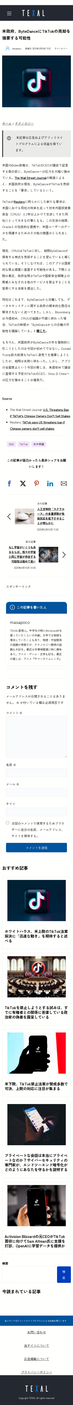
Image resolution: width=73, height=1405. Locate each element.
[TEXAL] (33, 11)
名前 (11, 764)
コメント (14, 712)
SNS (11, 444)
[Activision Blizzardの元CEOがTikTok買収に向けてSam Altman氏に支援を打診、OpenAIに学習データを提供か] (36, 1188)
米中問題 (38, 444)
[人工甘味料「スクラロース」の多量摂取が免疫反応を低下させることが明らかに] (24, 511)
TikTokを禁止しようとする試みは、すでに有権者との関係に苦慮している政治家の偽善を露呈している (36, 1012)
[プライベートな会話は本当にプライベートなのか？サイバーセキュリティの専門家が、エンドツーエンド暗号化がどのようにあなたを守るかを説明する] (36, 1107)
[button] (9, 483)
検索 (5, 1263)
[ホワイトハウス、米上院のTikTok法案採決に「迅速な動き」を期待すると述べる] (36, 883)
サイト (10, 803)
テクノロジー (61, 48)
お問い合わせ (36, 1332)
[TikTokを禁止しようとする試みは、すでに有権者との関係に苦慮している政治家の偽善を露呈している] (36, 959)
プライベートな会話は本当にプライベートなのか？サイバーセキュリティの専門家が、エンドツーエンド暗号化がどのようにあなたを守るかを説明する (36, 1162)
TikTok (23, 444)
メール (12, 784)
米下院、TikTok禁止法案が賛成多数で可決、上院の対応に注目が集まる (36, 1086)
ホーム (6, 123)
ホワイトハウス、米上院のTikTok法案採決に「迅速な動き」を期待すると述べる (36, 936)
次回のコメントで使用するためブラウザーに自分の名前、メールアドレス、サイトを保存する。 (37, 829)
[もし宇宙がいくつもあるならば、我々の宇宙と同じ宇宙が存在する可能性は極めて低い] (48, 550)
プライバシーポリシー (36, 1372)
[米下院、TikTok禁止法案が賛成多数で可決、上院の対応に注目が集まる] (36, 1035)
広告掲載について (36, 1358)
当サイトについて (36, 1345)
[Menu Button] (10, 13)
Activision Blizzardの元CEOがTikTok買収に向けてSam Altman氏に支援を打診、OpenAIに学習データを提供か (35, 1241)
